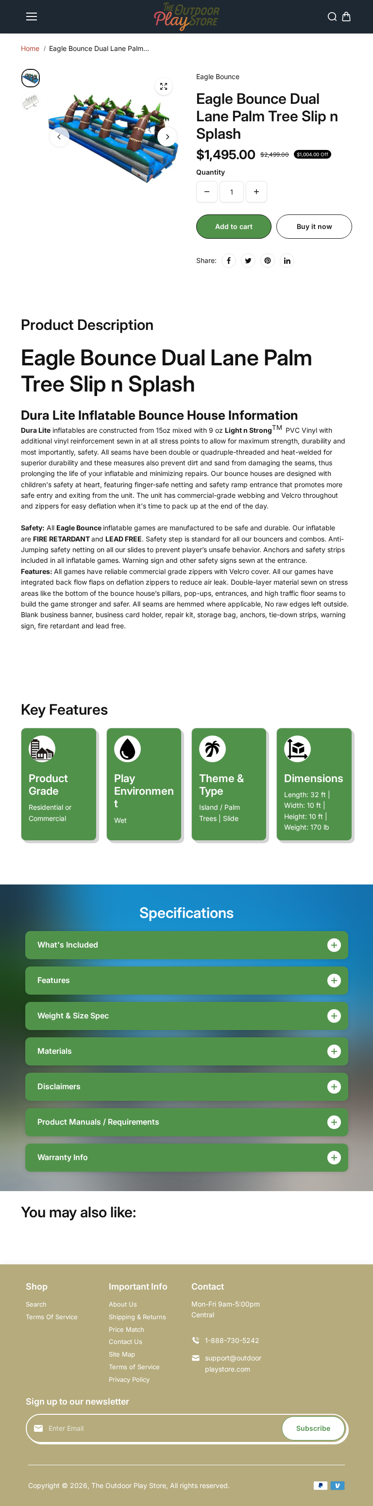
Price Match (126, 1329)
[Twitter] (248, 260)
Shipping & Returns (137, 1317)
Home (30, 48)
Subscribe (313, 1428)
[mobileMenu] (31, 16)
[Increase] (256, 191)
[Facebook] (228, 260)
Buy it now (314, 226)
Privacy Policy (129, 1379)
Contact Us (125, 1341)
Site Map (122, 1354)
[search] (332, 16)
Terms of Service (134, 1367)
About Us (123, 1304)
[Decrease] (207, 191)
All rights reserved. (200, 1485)
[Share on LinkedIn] (287, 260)
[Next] (167, 137)
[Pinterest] (267, 260)
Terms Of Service (52, 1317)
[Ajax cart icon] (346, 16)
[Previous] (59, 137)
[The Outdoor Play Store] (187, 16)
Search (36, 1304)
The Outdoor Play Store (128, 1485)
